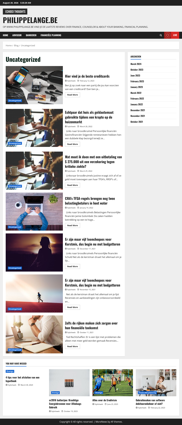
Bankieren (31, 35)
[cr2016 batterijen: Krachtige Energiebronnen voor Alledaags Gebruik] (69, 382)
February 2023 (137, 81)
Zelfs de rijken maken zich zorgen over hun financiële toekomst (34, 334)
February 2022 (137, 98)
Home (5, 35)
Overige (10, 371)
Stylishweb (71, 81)
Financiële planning (51, 35)
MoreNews (101, 421)
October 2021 (137, 121)
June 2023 (135, 75)
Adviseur (17, 35)
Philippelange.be (30, 20)
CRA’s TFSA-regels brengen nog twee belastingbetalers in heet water (34, 212)
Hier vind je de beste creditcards (34, 85)
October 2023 (137, 69)
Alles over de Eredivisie (104, 400)
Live (175, 35)
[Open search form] (161, 35)
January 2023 (137, 87)
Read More (73, 95)
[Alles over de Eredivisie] (112, 382)
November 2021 (138, 115)
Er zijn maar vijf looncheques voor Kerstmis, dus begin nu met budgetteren (34, 252)
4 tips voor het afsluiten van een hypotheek (22, 379)
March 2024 (136, 63)
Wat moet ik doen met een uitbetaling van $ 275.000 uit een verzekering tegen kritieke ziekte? (34, 171)
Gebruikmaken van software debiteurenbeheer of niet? (150, 402)
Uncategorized (15, 100)
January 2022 (137, 104)
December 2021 (138, 110)
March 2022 (136, 92)
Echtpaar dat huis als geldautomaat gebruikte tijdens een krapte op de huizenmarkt (34, 128)
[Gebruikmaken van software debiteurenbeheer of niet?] (156, 382)
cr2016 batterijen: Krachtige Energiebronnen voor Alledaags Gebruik (65, 403)
